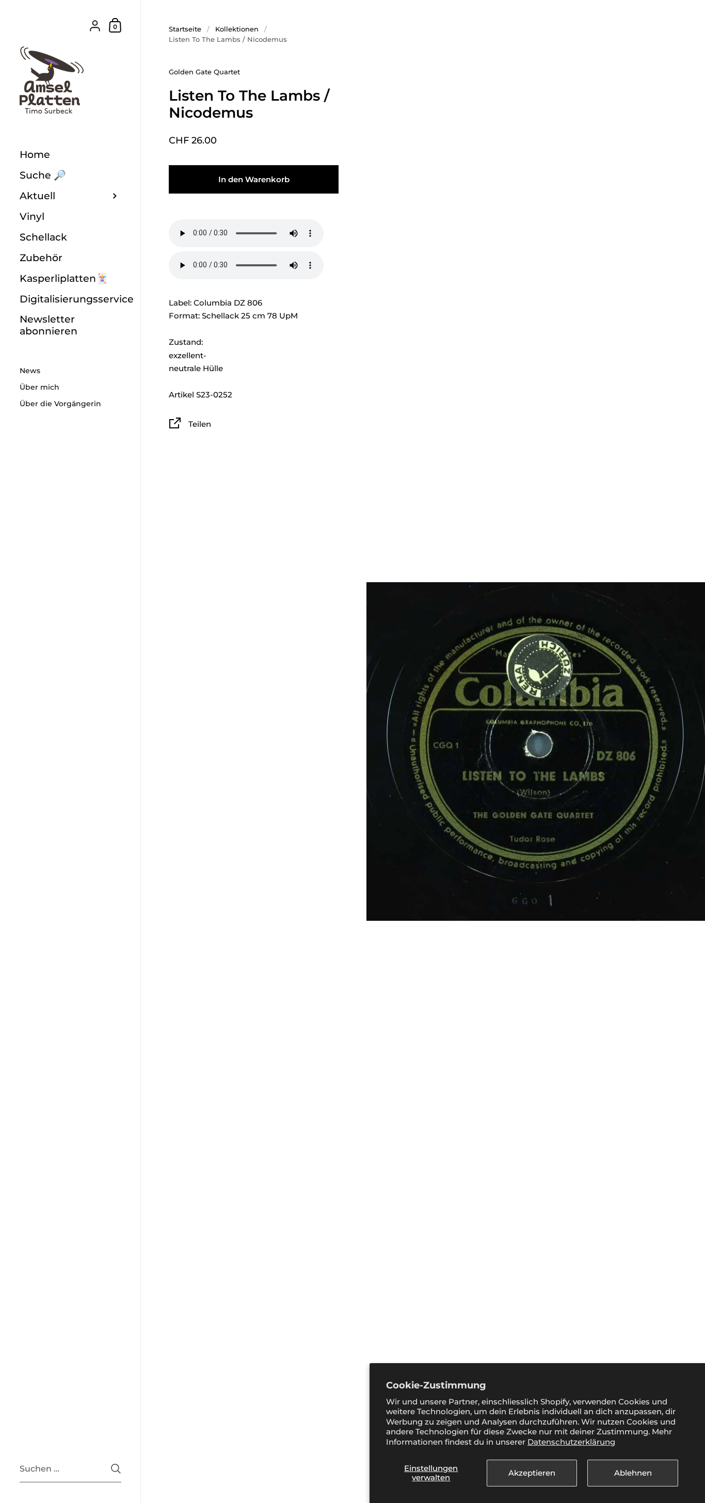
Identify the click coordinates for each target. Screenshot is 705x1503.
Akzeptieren (531, 1473)
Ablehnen (633, 1473)
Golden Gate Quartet (204, 72)
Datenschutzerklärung (571, 1442)
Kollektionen (237, 29)
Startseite (185, 29)
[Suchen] (115, 1468)
